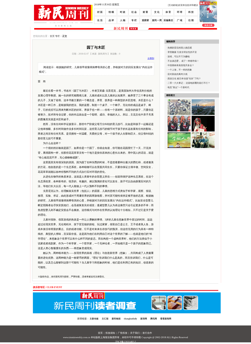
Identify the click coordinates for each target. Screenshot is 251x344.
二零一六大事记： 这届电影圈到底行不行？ (189, 83)
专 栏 (134, 20)
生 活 (100, 20)
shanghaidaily (130, 318)
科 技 (191, 12)
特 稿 (111, 12)
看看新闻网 (165, 318)
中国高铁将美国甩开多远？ (181, 65)
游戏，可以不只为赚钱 (179, 56)
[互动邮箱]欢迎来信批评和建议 (183, 5)
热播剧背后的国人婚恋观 (180, 47)
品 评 (111, 20)
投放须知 (110, 333)
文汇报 (105, 318)
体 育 (168, 12)
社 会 (134, 12)
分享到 (151, 58)
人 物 (122, 20)
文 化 (156, 12)
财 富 (145, 12)
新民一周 (157, 20)
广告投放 (122, 333)
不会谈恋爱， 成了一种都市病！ (183, 61)
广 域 (179, 20)
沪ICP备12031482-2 (125, 341)
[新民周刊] (63, 6)
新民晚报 (116, 318)
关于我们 (135, 333)
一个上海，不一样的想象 (180, 69)
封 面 (100, 12)
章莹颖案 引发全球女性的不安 (182, 52)
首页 (52, 36)
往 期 (191, 20)
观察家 (145, 20)
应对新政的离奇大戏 (177, 74)
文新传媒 (94, 318)
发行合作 (147, 333)
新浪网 (143, 318)
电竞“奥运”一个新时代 (178, 87)
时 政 (122, 12)
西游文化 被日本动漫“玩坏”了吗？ (184, 78)
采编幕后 (168, 20)
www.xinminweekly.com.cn (76, 337)
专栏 (57, 36)
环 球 (179, 12)
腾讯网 (153, 318)
